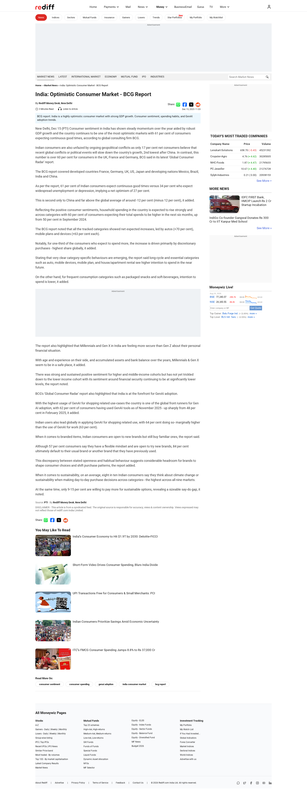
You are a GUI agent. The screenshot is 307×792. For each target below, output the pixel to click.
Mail (128, 7)
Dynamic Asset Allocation (96, 759)
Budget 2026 (138, 746)
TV (211, 7)
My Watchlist (216, 17)
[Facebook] (251, 783)
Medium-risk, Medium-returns (97, 733)
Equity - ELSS (138, 720)
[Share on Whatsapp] (178, 104)
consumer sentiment (49, 684)
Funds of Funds (91, 746)
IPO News (53, 746)
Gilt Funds (88, 742)
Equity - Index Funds (141, 725)
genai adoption (106, 684)
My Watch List (186, 729)
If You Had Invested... (190, 733)
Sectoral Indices (187, 750)
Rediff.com (164, 783)
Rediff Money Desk (49, 103)
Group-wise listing (43, 738)
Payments (110, 7)
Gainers (126, 17)
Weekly (54, 729)
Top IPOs (44, 742)
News (141, 7)
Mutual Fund (129, 76)
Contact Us (138, 783)
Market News (45, 76)
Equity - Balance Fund (142, 733)
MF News (136, 742)
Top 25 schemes (91, 725)
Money (160, 7)
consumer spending (79, 684)
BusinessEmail (183, 7)
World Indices (186, 755)
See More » (264, 228)
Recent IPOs (41, 746)
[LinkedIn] (270, 783)
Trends (156, 17)
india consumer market (134, 684)
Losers (141, 17)
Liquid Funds (90, 755)
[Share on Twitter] (191, 104)
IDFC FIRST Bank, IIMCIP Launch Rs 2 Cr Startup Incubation (256, 201)
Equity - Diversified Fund (143, 737)
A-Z (37, 725)
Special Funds (90, 750)
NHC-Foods (217, 162)
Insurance (109, 17)
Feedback (120, 783)
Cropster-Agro (218, 156)
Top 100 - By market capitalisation (51, 759)
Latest (62, 76)
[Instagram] (257, 783)
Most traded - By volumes (47, 755)
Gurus (200, 7)
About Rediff (41, 783)
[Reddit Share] (197, 104)
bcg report (160, 684)
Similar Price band (44, 750)
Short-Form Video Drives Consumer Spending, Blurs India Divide (115, 565)
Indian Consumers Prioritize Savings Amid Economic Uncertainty (116, 621)
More (223, 7)
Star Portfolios (175, 17)
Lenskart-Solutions (221, 150)
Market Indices (187, 746)
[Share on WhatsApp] (238, 783)
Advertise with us (188, 759)
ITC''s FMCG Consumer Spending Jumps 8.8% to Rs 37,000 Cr (114, 650)
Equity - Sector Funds (142, 729)
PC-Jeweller (217, 168)
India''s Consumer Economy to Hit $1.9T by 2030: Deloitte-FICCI (115, 536)
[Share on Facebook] (184, 104)
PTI (46, 502)
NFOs (86, 763)
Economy (111, 76)
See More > (264, 180)
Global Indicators (188, 738)
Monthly (63, 729)
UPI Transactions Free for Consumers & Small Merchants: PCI (114, 593)
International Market (86, 76)
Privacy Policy (78, 783)
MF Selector (89, 767)
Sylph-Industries (219, 175)
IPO (144, 76)
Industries (157, 76)
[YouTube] (263, 783)
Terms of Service (100, 783)
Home (93, 7)
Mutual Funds (89, 17)
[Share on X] (244, 783)
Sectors (71, 17)
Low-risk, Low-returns (93, 738)
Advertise (59, 783)
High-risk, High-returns (94, 729)
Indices (55, 17)
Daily (46, 729)
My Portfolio (196, 17)
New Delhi (66, 103)
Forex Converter (187, 742)
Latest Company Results (47, 763)
